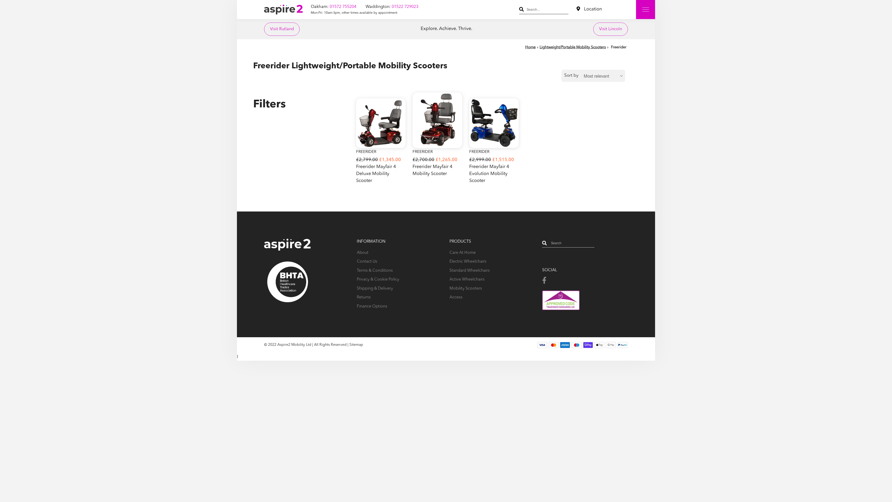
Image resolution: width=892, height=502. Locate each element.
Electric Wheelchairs (467, 262)
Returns (364, 297)
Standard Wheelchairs (469, 271)
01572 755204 (343, 7)
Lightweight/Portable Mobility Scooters (573, 47)
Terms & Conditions (375, 271)
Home (530, 47)
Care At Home (462, 253)
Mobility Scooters (465, 289)
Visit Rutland (282, 29)
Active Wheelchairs (467, 279)
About (362, 253)
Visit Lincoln (610, 29)
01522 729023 (405, 7)
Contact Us (367, 262)
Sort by (571, 75)
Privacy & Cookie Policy (378, 279)
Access (455, 297)
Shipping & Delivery (375, 289)
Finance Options (372, 306)
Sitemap (356, 345)
